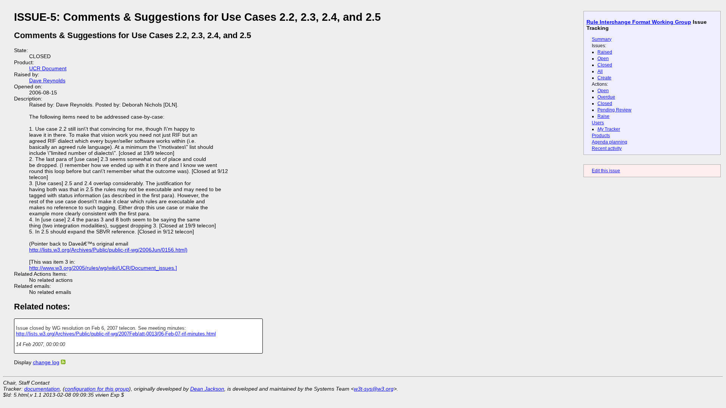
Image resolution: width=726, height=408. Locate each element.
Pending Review (614, 110)
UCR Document (48, 68)
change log (46, 362)
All (600, 71)
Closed (604, 65)
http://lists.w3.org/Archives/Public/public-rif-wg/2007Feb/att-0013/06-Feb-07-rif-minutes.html (116, 334)
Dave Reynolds (47, 80)
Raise (603, 116)
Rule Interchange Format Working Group (638, 22)
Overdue (606, 97)
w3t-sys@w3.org (374, 389)
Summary (601, 39)
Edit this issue (606, 170)
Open (603, 58)
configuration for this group (97, 389)
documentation (42, 389)
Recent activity (607, 148)
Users (598, 122)
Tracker (608, 129)
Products (601, 135)
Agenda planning (609, 142)
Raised (604, 52)
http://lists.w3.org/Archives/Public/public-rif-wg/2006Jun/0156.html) (108, 250)
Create (604, 77)
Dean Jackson (207, 389)
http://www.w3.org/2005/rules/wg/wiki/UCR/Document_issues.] (103, 268)
